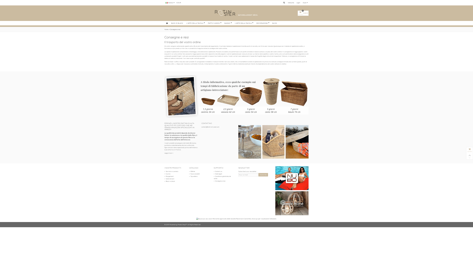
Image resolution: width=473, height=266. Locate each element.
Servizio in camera (171, 171)
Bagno (227, 23)
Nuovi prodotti (194, 174)
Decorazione (262, 23)
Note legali (218, 174)
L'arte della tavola (194, 23)
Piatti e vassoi (214, 23)
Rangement (169, 176)
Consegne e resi (219, 181)
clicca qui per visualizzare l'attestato (264, 219)
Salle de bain (169, 179)
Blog (274, 23)
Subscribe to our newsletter (247, 171)
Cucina (167, 174)
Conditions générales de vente (222, 177)
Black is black (169, 181)
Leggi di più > (168, 153)
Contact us (218, 171)
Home (166, 29)
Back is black (177, 23)
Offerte (192, 171)
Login (298, 3)
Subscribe (263, 175)
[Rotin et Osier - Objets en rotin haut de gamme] (236, 13)
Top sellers (193, 176)
